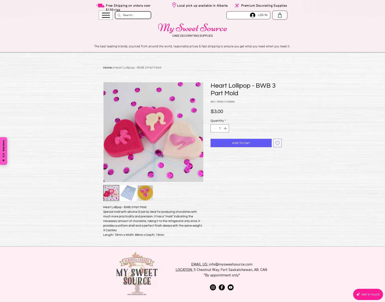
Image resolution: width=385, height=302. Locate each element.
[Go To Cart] (279, 15)
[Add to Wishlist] (277, 143)
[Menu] (106, 15)
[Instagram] (213, 287)
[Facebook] (222, 287)
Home (107, 67)
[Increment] (225, 128)
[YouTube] (231, 287)
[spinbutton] (220, 128)
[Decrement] (214, 128)
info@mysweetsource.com (230, 264)
